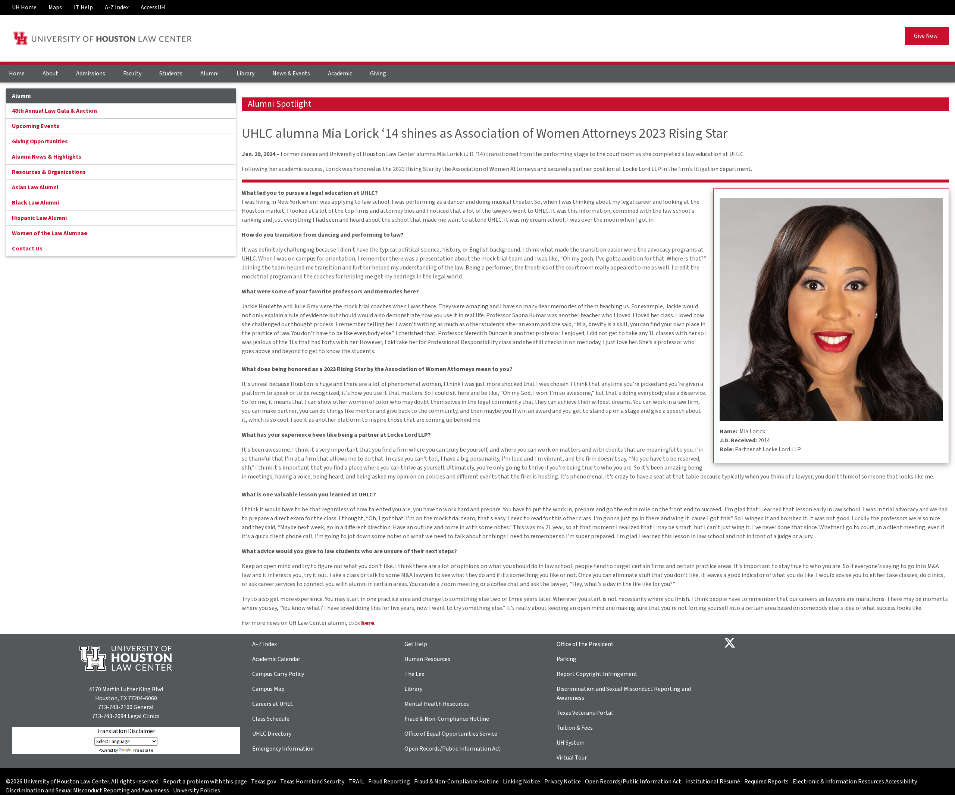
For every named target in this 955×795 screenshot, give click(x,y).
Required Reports (766, 781)
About (50, 73)
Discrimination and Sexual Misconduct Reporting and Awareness (87, 790)
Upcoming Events (35, 126)
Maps (55, 7)
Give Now (927, 36)
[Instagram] (783, 642)
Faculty (132, 73)
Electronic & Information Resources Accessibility (855, 781)
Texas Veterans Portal (585, 713)
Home (17, 73)
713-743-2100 (115, 707)
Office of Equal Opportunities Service (450, 734)
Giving (378, 73)
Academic (340, 73)
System (571, 743)
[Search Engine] (940, 4)
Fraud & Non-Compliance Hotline (446, 719)
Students (170, 73)
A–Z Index (264, 644)
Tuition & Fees (575, 728)
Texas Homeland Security (312, 781)
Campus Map (268, 689)
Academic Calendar (276, 659)
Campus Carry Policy (278, 674)
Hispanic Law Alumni (39, 218)
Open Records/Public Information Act (452, 749)
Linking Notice (521, 781)
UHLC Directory (271, 734)
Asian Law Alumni (35, 187)
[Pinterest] (795, 642)
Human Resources (427, 659)
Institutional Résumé (712, 781)
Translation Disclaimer (126, 731)
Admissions (90, 73)
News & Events (291, 73)
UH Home (24, 7)
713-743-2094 (109, 716)
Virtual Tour (572, 758)
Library (245, 73)
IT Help (83, 7)
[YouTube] (807, 642)
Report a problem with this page (205, 781)
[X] (730, 642)
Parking (566, 659)
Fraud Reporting (389, 781)
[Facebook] (748, 642)
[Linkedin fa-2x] (771, 642)
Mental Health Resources (436, 704)
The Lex (414, 674)
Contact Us (27, 248)
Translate (142, 750)
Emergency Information (283, 749)
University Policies (196, 790)
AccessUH (153, 7)
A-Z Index (117, 7)
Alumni (209, 73)
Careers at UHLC (273, 704)
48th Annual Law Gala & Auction (54, 111)
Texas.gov (263, 781)
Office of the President (585, 644)
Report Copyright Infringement (597, 674)
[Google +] (759, 642)
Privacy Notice (562, 781)
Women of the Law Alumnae (49, 233)
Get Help (415, 644)
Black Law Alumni (35, 203)
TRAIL (356, 781)
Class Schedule (270, 719)
